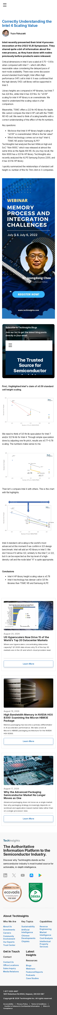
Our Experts (9, 942)
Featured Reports (34, 972)
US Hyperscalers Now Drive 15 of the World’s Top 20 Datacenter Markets (26, 639)
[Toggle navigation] (5, 5)
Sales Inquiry (9, 968)
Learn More (28, 664)
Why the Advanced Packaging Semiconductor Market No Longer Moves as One (25, 795)
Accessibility (8, 1004)
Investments (9, 930)
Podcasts (30, 975)
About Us (7, 926)
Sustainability (28, 926)
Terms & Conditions (38, 1004)
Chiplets (25, 941)
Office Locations (11, 965)
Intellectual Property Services (45, 944)
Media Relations (11, 972)
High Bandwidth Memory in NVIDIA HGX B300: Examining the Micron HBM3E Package (28, 717)
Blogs (28, 965)
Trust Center (9, 945)
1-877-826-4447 (10, 991)
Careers (7, 933)
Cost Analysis (46, 938)
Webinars (30, 969)
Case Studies (32, 978)
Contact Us (8, 962)
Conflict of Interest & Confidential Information (22, 1006)
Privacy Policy (22, 1004)
